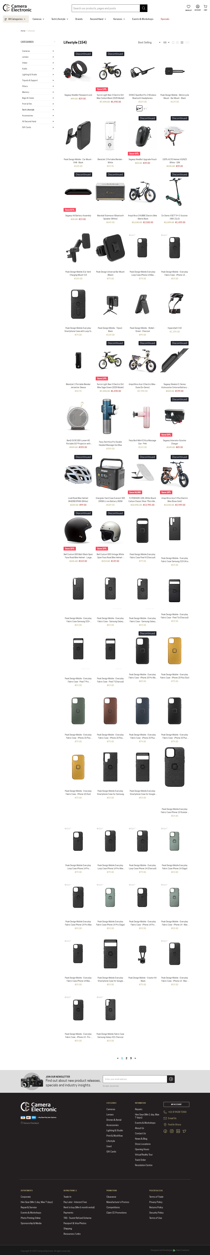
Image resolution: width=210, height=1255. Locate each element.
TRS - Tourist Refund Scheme (77, 1218)
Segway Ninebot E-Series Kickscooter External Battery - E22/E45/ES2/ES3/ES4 (174, 387)
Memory (25, 92)
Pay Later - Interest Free (75, 1202)
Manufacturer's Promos (117, 1202)
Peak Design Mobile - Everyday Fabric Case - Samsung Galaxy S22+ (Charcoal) (110, 621)
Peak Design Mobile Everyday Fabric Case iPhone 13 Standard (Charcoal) (174, 812)
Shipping (68, 1228)
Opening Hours (142, 1149)
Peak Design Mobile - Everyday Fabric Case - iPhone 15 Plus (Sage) (78, 738)
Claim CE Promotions (116, 1212)
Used (109, 1146)
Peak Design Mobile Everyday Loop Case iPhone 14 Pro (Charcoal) (78, 868)
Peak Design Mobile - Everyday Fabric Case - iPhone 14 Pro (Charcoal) (142, 924)
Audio (24, 69)
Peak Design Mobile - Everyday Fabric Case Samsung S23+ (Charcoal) (78, 621)
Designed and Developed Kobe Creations (170, 1250)
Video (24, 63)
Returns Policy (156, 1207)
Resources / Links (72, 1234)
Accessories (27, 115)
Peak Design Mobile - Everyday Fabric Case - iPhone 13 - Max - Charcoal (174, 981)
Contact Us (140, 1133)
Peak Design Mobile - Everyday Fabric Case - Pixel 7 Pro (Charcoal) (78, 681)
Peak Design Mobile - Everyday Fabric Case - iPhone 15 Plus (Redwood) (110, 738)
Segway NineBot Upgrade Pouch (143, 159)
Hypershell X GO (175, 328)
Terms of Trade (156, 1196)
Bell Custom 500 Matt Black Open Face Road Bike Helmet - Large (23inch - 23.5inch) (78, 557)
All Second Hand (29, 121)
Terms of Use (155, 1218)
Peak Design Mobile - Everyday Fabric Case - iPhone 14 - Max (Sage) (174, 924)
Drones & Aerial (113, 1120)
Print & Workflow (114, 1135)
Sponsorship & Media (31, 1223)
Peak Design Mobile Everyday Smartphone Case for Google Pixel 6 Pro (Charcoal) (142, 794)
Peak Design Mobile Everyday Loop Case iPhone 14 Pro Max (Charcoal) (110, 868)
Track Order (140, 1160)
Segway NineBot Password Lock (78, 95)
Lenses (25, 57)
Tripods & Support (30, 80)
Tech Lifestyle (28, 110)
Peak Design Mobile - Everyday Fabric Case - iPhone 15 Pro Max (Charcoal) (142, 677)
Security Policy (156, 1212)
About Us (139, 1128)
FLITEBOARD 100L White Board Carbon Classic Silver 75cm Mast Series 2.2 (142, 501)
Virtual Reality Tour (144, 1154)
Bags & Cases (28, 98)
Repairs (138, 1109)
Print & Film (27, 104)
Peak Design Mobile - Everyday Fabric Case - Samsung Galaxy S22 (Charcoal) (142, 621)
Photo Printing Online (31, 1218)
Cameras (26, 51)
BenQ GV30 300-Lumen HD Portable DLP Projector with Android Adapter (78, 443)
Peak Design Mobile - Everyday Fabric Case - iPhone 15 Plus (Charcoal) (174, 738)
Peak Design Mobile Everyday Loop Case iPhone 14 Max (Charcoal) (142, 275)
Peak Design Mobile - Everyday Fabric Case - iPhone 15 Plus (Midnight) (142, 738)
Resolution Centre (143, 1165)
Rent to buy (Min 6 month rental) (79, 1207)
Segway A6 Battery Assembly (78, 215)
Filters (25, 86)
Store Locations (143, 1144)
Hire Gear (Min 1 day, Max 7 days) (147, 1116)
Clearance (111, 1196)
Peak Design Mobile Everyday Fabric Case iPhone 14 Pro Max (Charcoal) (78, 924)
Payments (68, 1212)
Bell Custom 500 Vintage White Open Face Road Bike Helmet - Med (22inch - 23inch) (110, 557)
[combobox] (109, 8)
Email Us (172, 1118)
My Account (176, 1104)
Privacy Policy (155, 1202)
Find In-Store (174, 1124)
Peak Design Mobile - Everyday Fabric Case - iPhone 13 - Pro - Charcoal (78, 1037)
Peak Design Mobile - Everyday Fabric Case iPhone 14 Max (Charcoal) (78, 981)
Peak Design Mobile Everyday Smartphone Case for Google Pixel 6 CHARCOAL (110, 981)
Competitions (113, 1207)
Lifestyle (110, 1141)
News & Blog (141, 1138)
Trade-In (67, 1196)
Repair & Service (29, 1207)
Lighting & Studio (29, 74)
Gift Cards (26, 127)
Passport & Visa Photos (75, 1223)
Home (23, 31)
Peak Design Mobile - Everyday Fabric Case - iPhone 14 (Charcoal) (174, 275)
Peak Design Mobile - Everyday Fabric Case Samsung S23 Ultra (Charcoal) (174, 561)
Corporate (26, 1196)
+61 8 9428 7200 (177, 1112)
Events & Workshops (145, 1123)
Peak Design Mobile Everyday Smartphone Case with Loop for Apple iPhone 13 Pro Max (78, 331)
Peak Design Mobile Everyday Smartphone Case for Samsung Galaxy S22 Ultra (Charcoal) (110, 794)
